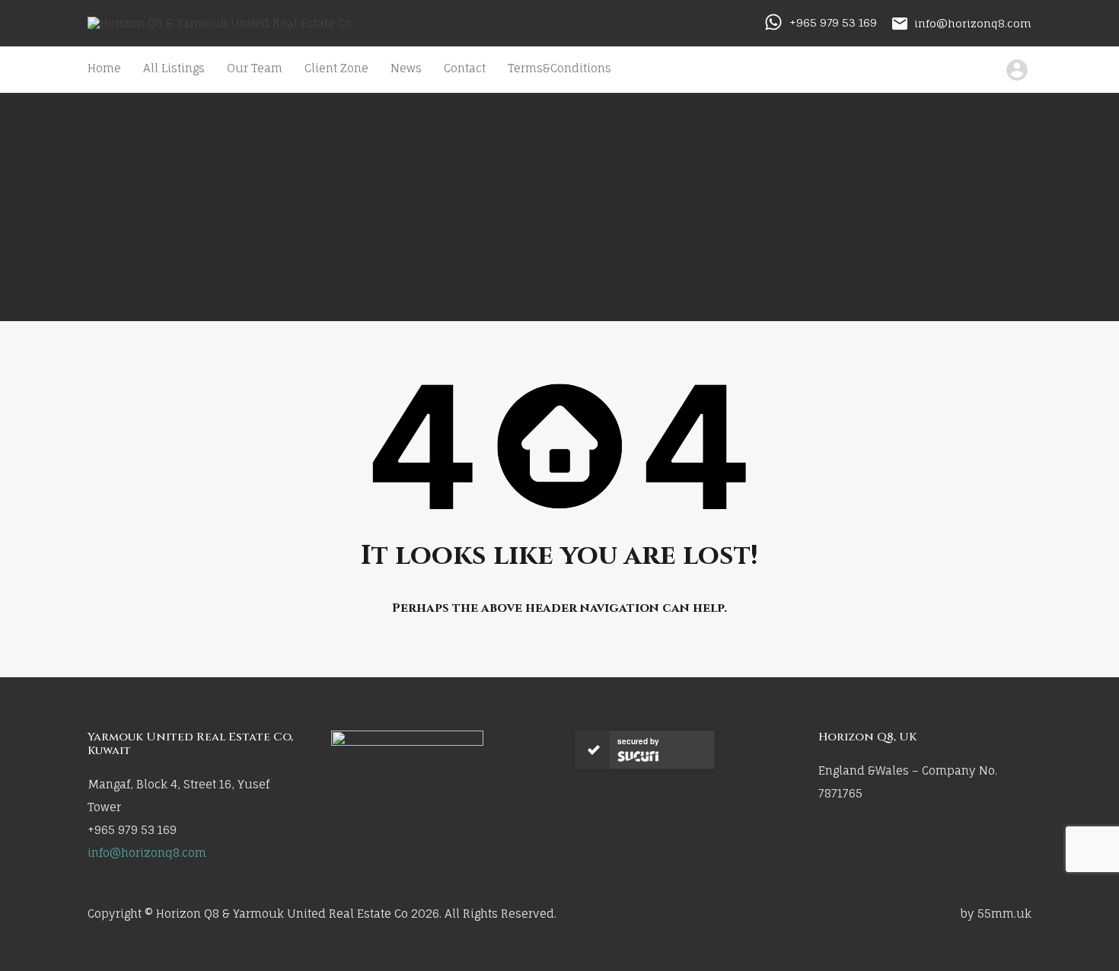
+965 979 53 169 (833, 22)
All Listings (174, 68)
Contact (465, 68)
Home (104, 68)
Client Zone (336, 68)
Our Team (254, 68)
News (406, 68)
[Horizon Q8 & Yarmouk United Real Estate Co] (220, 23)
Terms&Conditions (559, 68)
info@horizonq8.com (972, 22)
